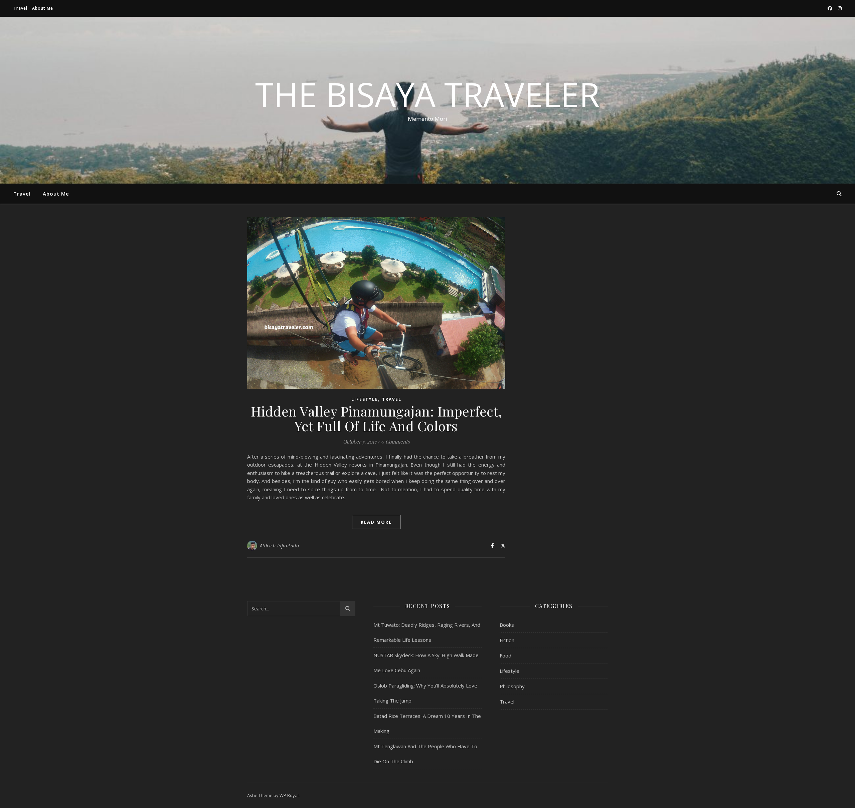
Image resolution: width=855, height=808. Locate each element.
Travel (20, 8)
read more (376, 522)
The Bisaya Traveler (427, 94)
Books (507, 624)
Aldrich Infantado (279, 545)
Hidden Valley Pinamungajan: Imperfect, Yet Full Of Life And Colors (376, 418)
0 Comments (395, 441)
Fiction (507, 640)
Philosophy (512, 686)
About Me (42, 8)
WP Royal (289, 795)
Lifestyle (364, 399)
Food (505, 655)
